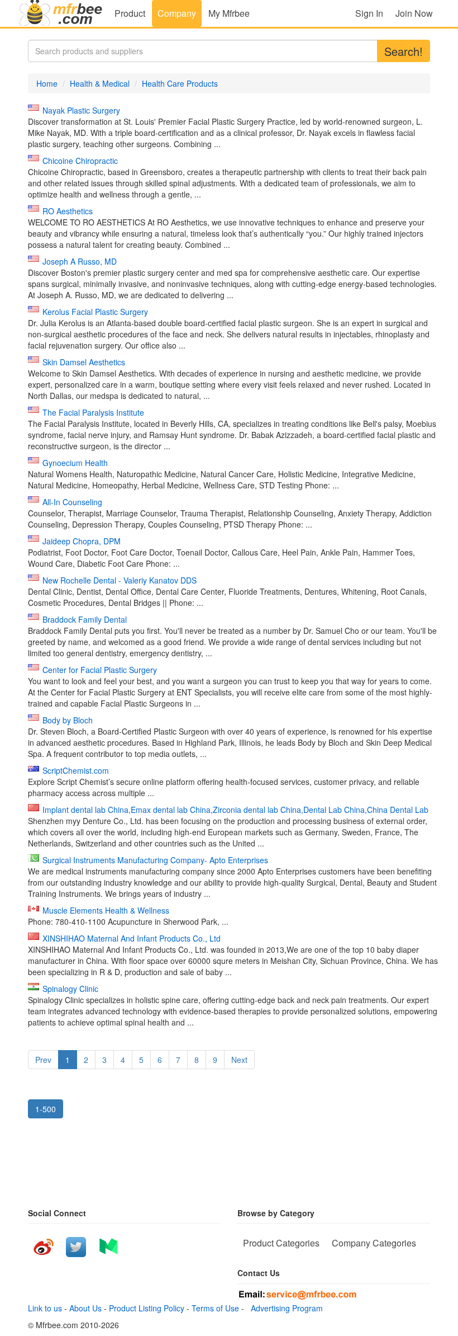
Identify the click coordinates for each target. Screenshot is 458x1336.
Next (239, 1059)
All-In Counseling (72, 501)
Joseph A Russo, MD (79, 261)
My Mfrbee (229, 13)
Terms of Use (215, 1308)
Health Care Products (180, 83)
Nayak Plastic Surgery (81, 110)
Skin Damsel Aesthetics (83, 362)
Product (130, 13)
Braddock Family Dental (84, 619)
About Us (85, 1308)
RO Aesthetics (67, 211)
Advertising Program (284, 1308)
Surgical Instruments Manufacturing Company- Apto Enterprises (155, 859)
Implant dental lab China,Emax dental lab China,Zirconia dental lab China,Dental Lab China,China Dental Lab (235, 809)
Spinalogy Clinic (70, 988)
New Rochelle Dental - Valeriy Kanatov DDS (119, 580)
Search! (403, 51)
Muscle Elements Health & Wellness (105, 910)
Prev (43, 1059)
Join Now (414, 13)
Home (47, 83)
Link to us (45, 1308)
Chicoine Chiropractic (80, 160)
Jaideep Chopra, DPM (81, 541)
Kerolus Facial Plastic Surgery (95, 311)
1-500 (45, 1108)
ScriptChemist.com (75, 770)
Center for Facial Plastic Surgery (99, 669)
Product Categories (281, 1242)
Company (177, 13)
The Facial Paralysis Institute (93, 412)
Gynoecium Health (75, 462)
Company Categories (374, 1242)
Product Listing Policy (146, 1308)
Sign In (369, 13)
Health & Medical (100, 83)
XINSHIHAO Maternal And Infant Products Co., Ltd (131, 938)
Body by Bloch (67, 720)
